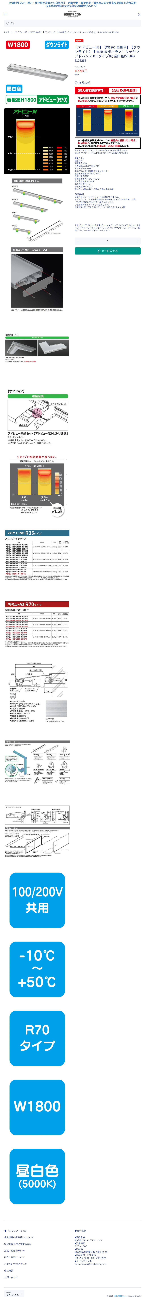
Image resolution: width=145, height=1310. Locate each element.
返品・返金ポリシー (14, 1250)
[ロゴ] (72, 14)
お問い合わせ (11, 1277)
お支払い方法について (15, 1264)
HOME (6, 32)
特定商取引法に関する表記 (17, 1244)
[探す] (6, 23)
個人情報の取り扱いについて (19, 1237)
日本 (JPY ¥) (12, 1294)
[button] (139, 14)
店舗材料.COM (119, 1296)
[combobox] (72, 23)
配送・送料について (14, 1257)
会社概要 (8, 1270)
